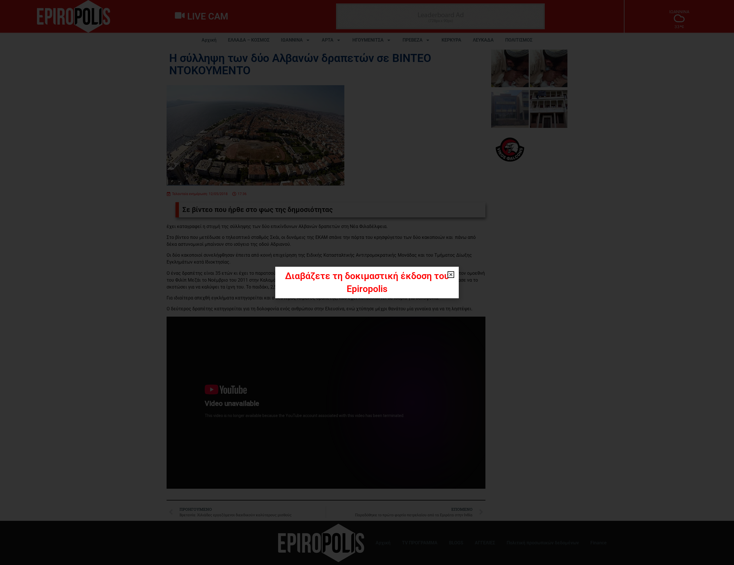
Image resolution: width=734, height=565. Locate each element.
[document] (367, 282)
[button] (451, 274)
